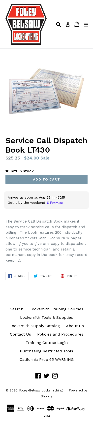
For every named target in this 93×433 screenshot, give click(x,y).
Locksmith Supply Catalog (34, 325)
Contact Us (20, 334)
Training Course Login (47, 342)
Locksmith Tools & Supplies (46, 317)
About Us (75, 325)
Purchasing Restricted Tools (46, 351)
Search (16, 309)
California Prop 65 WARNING (47, 359)
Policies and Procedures (60, 334)
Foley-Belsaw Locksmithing (40, 390)
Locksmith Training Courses (56, 309)
